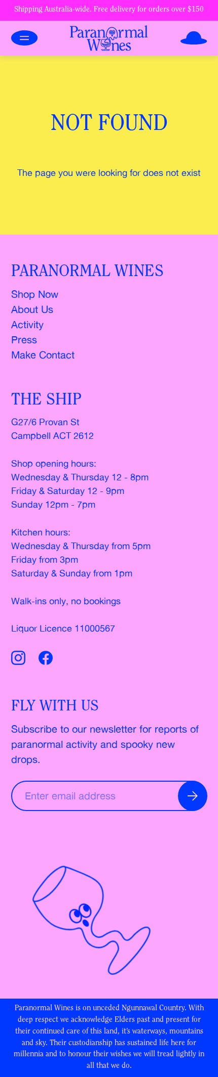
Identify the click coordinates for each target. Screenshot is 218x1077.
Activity (27, 324)
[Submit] (192, 796)
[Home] (109, 38)
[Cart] (193, 38)
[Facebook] (46, 659)
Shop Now (34, 294)
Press (24, 339)
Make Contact (43, 354)
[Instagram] (20, 659)
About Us (32, 309)
